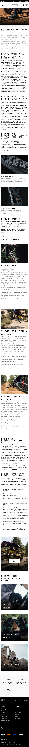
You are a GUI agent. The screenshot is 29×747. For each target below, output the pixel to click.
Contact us (4, 716)
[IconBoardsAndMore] (3, 700)
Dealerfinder (18, 712)
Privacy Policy (18, 744)
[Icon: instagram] (6, 739)
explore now (6, 607)
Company (17, 714)
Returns (3, 712)
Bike (8, 29)
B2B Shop (17, 718)
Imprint (2, 744)
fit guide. (14, 469)
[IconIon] (3, 1)
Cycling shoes (16, 65)
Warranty (3, 714)
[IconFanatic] (13, 1)
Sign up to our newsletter (8, 728)
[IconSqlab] (19, 1)
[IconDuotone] (9, 1)
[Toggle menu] (2, 5)
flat (17, 105)
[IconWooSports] (26, 1)
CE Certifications (5, 720)
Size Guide (4, 722)
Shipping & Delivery (6, 709)
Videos (16, 711)
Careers (16, 716)
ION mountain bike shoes (19, 144)
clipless (22, 105)
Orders (3, 711)
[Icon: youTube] (2, 739)
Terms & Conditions (9, 744)
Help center (4, 718)
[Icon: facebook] (4, 739)
